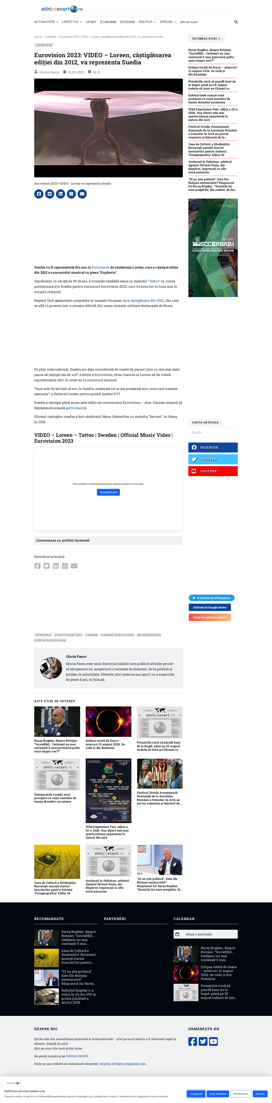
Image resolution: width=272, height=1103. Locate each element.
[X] (49, 194)
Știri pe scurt (188, 22)
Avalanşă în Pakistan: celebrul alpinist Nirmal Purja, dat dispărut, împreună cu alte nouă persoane (107, 886)
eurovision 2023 (68, 635)
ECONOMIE (108, 22)
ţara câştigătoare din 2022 (143, 300)
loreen (92, 635)
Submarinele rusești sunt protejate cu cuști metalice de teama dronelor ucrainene (55, 797)
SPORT (91, 22)
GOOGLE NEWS (77, 1056)
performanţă (76, 408)
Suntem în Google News (209, 607)
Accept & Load (108, 492)
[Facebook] (38, 194)
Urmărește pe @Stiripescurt (214, 598)
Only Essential (218, 1093)
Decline (260, 1093)
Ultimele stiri (204, 38)
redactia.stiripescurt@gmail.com (122, 1064)
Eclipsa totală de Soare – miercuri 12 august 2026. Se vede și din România (105, 744)
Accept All (196, 1093)
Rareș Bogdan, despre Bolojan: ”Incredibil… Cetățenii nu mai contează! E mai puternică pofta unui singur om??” (57, 746)
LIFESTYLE (50, 36)
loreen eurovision (117, 635)
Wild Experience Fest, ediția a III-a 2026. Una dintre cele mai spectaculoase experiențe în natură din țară (107, 832)
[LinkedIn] (60, 194)
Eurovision (100, 267)
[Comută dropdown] (57, 22)
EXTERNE (127, 22)
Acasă (38, 36)
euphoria (43, 635)
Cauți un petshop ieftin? (210, 617)
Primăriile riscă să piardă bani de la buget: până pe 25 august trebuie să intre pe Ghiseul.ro (158, 745)
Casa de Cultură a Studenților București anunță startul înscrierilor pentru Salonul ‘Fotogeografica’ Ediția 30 (55, 888)
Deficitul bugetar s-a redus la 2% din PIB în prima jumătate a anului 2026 (78, 996)
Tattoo (154, 281)
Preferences (241, 1093)
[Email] (82, 194)
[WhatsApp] (71, 194)
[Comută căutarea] (236, 22)
